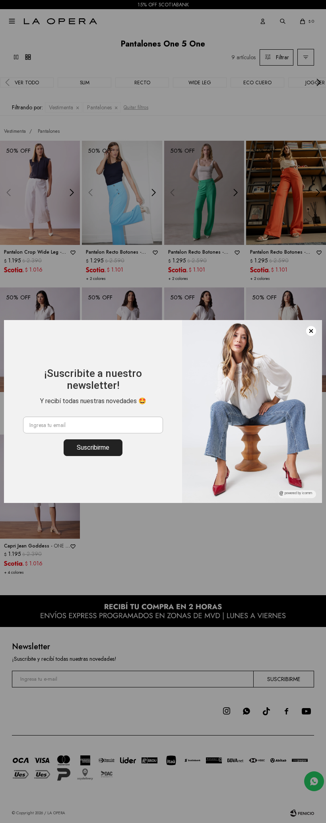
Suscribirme (93, 447)
